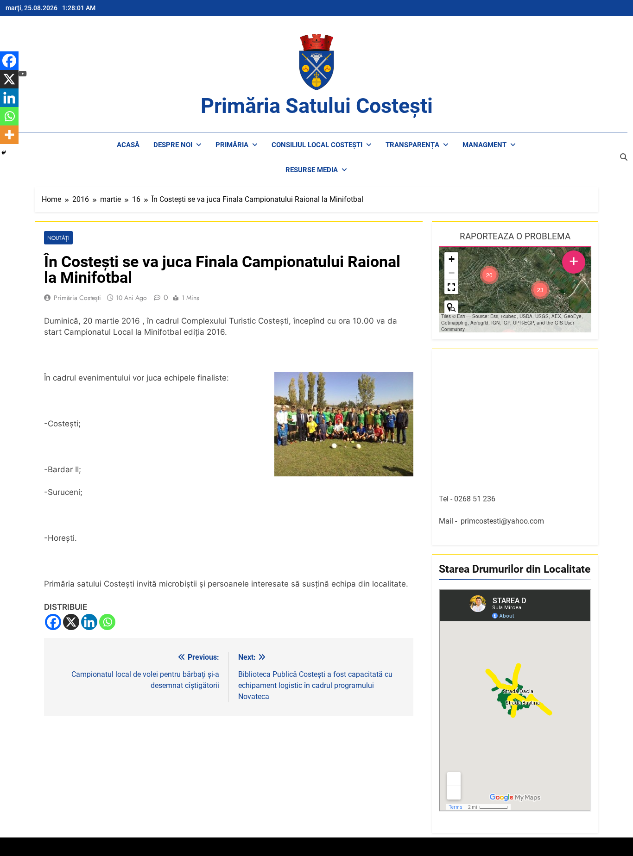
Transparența (412, 145)
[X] (71, 622)
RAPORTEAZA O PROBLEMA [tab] (515, 236)
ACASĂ (128, 145)
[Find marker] (451, 307)
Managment (484, 145)
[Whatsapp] (107, 622)
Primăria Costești (77, 297)
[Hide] (3, 152)
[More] (9, 134)
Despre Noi (172, 145)
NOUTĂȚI (58, 238)
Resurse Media (311, 170)
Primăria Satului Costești (317, 106)
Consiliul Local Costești (317, 145)
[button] (540, 290)
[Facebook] (53, 622)
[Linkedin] (89, 622)
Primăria (231, 145)
